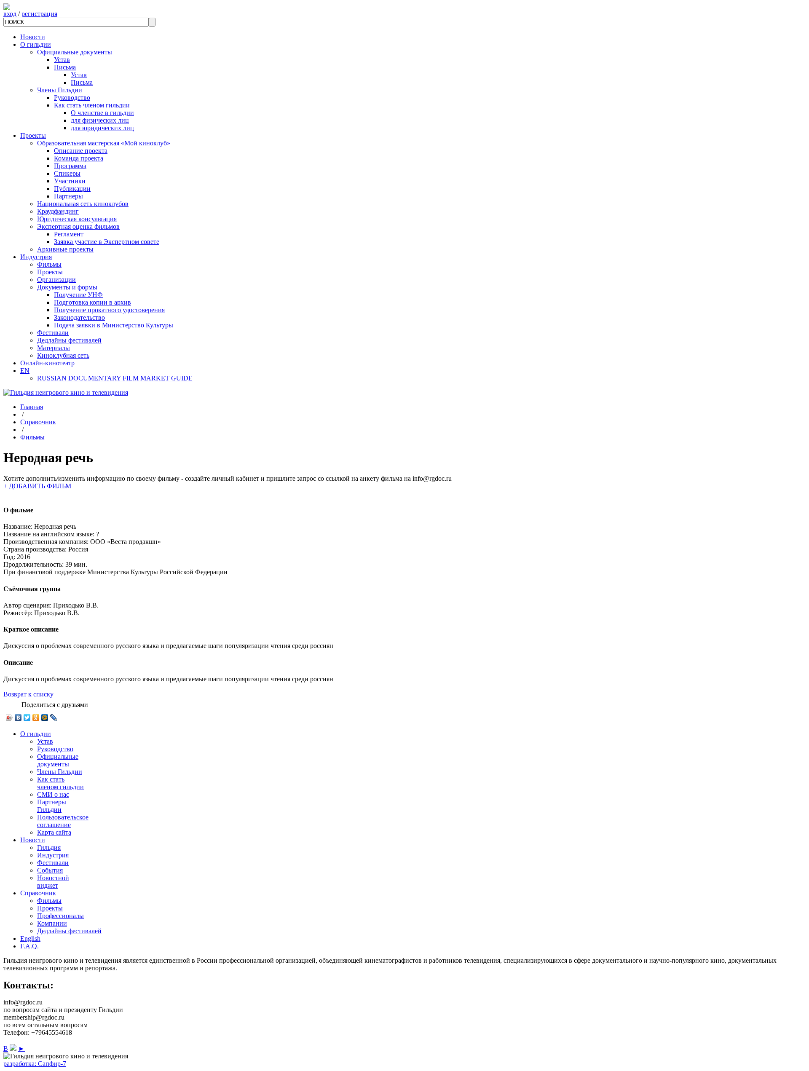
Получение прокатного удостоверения (109, 309)
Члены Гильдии (59, 90)
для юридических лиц (102, 127)
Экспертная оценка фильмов (78, 226)
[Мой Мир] (44, 717)
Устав (62, 59)
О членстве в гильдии (102, 112)
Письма (65, 67)
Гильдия (49, 847)
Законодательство (79, 317)
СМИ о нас (53, 794)
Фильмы (49, 264)
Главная (31, 406)
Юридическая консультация (77, 218)
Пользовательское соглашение (62, 821)
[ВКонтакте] (18, 717)
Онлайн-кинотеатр (47, 363)
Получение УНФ (78, 294)
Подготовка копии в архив (92, 302)
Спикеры (67, 173)
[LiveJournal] (53, 717)
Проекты (33, 135)
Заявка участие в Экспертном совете (106, 241)
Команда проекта (78, 158)
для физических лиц (100, 120)
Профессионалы (60, 915)
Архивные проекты (65, 249)
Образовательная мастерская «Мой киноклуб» (103, 143)
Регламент (68, 234)
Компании (52, 923)
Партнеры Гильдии (51, 805)
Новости (32, 36)
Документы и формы (67, 287)
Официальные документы (74, 52)
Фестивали (53, 332)
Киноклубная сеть (63, 355)
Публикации (72, 188)
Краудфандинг (58, 211)
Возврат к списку (28, 694)
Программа (70, 165)
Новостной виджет (53, 881)
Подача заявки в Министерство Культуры (113, 325)
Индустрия (36, 256)
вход (9, 13)
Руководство (72, 97)
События (50, 870)
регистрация (39, 13)
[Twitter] (27, 717)
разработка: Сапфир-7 (34, 1063)
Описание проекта (80, 150)
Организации (56, 279)
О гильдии (35, 44)
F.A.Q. (29, 946)
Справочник (38, 422)
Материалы (53, 347)
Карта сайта (54, 832)
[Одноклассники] (36, 717)
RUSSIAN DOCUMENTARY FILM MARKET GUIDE (115, 378)
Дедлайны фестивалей (69, 340)
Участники (70, 181)
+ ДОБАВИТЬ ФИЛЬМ (37, 486)
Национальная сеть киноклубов (83, 203)
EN (24, 370)
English (30, 938)
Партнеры (68, 196)
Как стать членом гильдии (92, 105)
